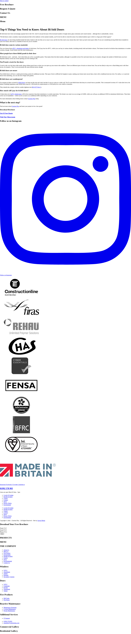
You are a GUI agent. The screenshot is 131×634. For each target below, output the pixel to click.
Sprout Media (41, 520)
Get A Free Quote (6, 113)
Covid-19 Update (8, 495)
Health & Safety (8, 497)
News (5, 501)
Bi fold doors (3, 40)
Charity (6, 498)
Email (2, 530)
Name (2, 528)
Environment (7, 505)
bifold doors (21, 82)
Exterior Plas (31, 98)
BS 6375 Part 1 (36, 87)
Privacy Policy (8, 503)
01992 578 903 (6, 488)
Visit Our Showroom (7, 117)
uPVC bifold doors (16, 94)
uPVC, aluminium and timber (20, 48)
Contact (6, 500)
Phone (2, 532)
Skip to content (4, 1)
